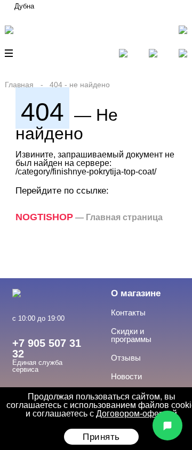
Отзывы (126, 358)
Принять (101, 437)
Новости (126, 376)
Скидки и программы (131, 335)
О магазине (136, 293)
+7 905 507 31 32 (46, 348)
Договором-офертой (136, 413)
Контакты (128, 312)
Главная (19, 84)
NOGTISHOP (44, 217)
